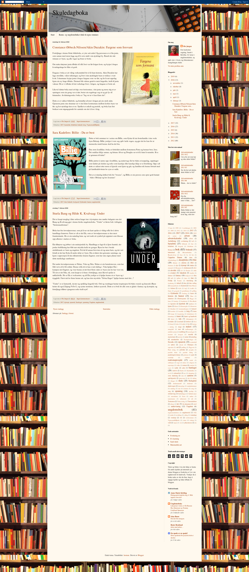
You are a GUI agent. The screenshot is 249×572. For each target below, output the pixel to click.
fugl (185, 288)
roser (169, 368)
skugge (173, 381)
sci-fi (169, 373)
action (174, 236)
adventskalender (175, 238)
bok (65, 202)
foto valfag (192, 283)
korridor (172, 311)
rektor (184, 363)
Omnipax (190, 345)
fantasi (170, 275)
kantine (176, 301)
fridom (173, 288)
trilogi (172, 404)
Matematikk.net (176, 445)
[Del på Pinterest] (104, 121)
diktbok (183, 263)
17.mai (170, 228)
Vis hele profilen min (176, 66)
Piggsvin (191, 347)
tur (178, 404)
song (192, 388)
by (187, 255)
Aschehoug (172, 241)
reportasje (171, 365)
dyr (177, 265)
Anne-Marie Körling (179, 493)
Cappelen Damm (175, 257)
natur (186, 337)
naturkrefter (175, 339)
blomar (170, 250)
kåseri (172, 319)
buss (181, 255)
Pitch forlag (172, 350)
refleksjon (171, 363)
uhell (194, 404)
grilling (194, 291)
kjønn (170, 306)
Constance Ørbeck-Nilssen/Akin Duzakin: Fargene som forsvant (93, 47)
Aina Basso (175, 516)
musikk (190, 334)
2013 (173, 137)
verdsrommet (190, 418)
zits (195, 423)
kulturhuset (190, 314)
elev (195, 268)
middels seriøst (172, 332)
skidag (194, 378)
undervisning (176, 406)
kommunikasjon (184, 309)
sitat (182, 376)
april (175, 97)
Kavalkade (193, 301)
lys (189, 324)
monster (170, 334)
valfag (186, 415)
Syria (183, 396)
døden (192, 265)
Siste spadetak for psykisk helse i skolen (182, 536)
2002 (194, 228)
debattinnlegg (172, 260)
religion (191, 363)
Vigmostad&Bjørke (93, 125)
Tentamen (171, 401)
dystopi (66, 302)
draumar (170, 265)
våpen (175, 423)
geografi (176, 291)
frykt (179, 288)
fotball (179, 283)
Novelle (171, 342)
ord (177, 347)
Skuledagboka (70, 12)
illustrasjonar (181, 298)
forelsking (190, 281)
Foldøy (170, 281)
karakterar (184, 301)
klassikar (173, 309)
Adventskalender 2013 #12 (187, 153)
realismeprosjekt (175, 359)
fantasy (178, 275)
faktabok (183, 273)
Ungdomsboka (176, 503)
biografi (180, 246)
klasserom (193, 306)
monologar (191, 332)
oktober (176, 86)
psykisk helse (172, 352)
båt (193, 255)
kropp (172, 314)
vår (181, 423)
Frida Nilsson (192, 286)
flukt (192, 278)
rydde (176, 368)
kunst (179, 316)
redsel (191, 360)
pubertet (185, 355)
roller (178, 365)
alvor (191, 238)
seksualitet (177, 373)
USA (195, 413)
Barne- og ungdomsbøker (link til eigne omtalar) (78, 34)
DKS (192, 263)
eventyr (173, 273)
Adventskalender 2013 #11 (187, 192)
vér (181, 418)
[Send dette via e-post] (95, 121)
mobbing (182, 332)
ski (189, 378)
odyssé (181, 345)
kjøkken (191, 304)
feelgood (76, 202)
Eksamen (178, 268)
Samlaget (79, 302)
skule (180, 380)
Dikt (194, 259)
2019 (173, 76)
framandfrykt (174, 286)
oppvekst (170, 347)
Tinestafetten (192, 401)
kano (169, 301)
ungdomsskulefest (173, 413)
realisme (187, 357)
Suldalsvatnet (192, 394)
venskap (173, 418)
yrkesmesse (188, 423)
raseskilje (170, 357)
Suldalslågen (182, 394)
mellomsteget (189, 329)
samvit (174, 370)
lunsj (171, 324)
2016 (173, 126)
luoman (126, 555)
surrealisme (174, 396)
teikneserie (183, 399)
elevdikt (173, 270)
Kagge (192, 299)
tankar (191, 396)
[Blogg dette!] (97, 121)
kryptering (181, 314)
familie (192, 273)
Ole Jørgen (187, 46)
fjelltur (179, 278)
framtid (183, 286)
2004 (172, 231)
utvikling (178, 415)
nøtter (173, 345)
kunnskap (171, 316)
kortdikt (181, 311)
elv (182, 270)
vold (169, 423)
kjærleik (182, 303)
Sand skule (174, 441)
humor (89, 202)
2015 (173, 130)
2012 (173, 140)
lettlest (188, 321)
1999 (176, 228)
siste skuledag (173, 376)
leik (180, 319)
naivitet (180, 337)
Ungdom (92, 302)
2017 (62, 125)
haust (192, 293)
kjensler (173, 304)
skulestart (190, 383)
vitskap (192, 420)
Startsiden (106, 309)
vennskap (193, 415)
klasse (176, 306)
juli (174, 90)
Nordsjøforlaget (188, 339)
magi (180, 327)
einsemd (170, 268)
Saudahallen (190, 371)
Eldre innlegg (155, 309)
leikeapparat (189, 319)
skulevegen (171, 386)
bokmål (80, 125)
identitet (171, 298)
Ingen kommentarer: (84, 121)
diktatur (175, 263)
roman (185, 365)
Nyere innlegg (58, 309)
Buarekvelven (172, 255)
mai (174, 93)
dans (190, 257)
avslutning (184, 241)
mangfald (171, 329)
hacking (184, 293)
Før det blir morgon (177, 518)
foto (185, 283)
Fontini (179, 281)
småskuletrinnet (191, 386)
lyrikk (183, 324)
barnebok (67, 125)
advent (187, 235)
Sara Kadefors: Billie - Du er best (73, 132)
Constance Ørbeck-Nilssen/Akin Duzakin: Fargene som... (184, 105)
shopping (191, 373)
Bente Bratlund (177, 525)
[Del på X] (100, 121)
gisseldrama (185, 291)
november (177, 83)
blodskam (190, 246)
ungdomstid (186, 412)
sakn (183, 368)
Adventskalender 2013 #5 (187, 206)
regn (178, 363)
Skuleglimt (192, 380)
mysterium (171, 337)
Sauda (182, 371)
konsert (194, 309)
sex (185, 373)
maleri (188, 326)
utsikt (171, 415)
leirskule (171, 321)
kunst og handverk (190, 316)
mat (179, 329)
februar (176, 100)
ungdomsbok (96, 202)
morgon (180, 334)
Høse (191, 296)
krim (194, 311)
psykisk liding (188, 352)
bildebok (74, 125)
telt (192, 399)
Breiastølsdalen (187, 252)
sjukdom (190, 375)
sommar (185, 388)
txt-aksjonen (186, 404)
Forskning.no (175, 435)
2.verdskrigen (186, 228)
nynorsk (72, 302)
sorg (169, 391)
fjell (172, 278)
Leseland (180, 321)
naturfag (193, 337)
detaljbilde (183, 259)
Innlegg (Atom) (68, 313)
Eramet (188, 270)
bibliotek (184, 244)
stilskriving (171, 394)
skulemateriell (177, 383)
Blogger (141, 555)
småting (172, 388)
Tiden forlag (181, 401)
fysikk (192, 288)
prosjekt (191, 350)
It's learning (174, 438)
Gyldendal (83, 202)
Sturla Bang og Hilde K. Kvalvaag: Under (79, 213)
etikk (194, 270)
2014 (173, 133)
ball (193, 241)
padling (183, 347)
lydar (177, 324)
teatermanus (171, 399)
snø (179, 388)
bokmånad (171, 252)
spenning (86, 302)
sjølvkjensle (172, 378)
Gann (169, 291)
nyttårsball (193, 342)
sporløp (191, 391)
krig (84, 125)
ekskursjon (187, 268)
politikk (182, 350)
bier (192, 244)
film (195, 275)
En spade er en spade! (179, 533)
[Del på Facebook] (102, 121)
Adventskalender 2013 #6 (187, 179)
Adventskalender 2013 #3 (187, 166)
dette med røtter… (177, 527)
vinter (184, 420)
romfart (192, 365)
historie (170, 296)
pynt (192, 355)
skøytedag (181, 386)
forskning (171, 283)
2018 (173, 80)
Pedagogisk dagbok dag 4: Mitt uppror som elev (182, 496)
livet (195, 322)
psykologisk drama (174, 355)
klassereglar (184, 306)
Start (52, 34)
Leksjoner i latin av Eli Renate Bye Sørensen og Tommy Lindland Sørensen (181, 508)
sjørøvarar (182, 378)
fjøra (185, 278)
